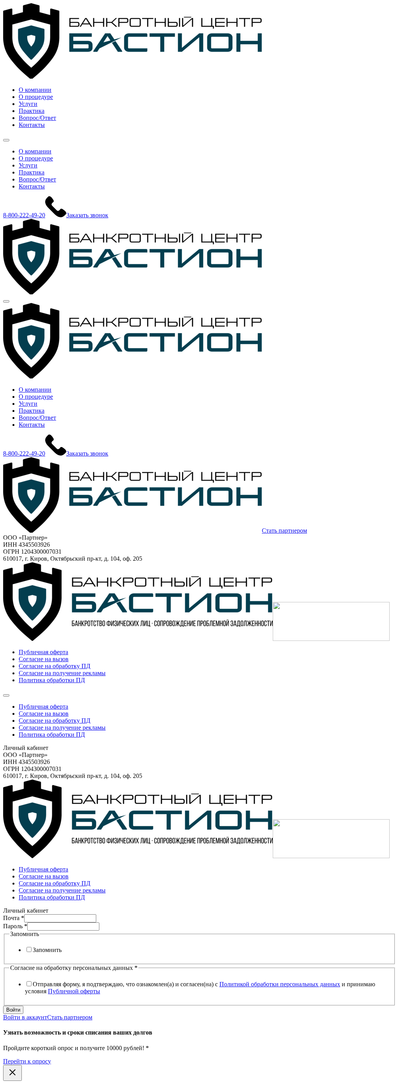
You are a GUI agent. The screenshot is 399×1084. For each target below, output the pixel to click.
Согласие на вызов (44, 659)
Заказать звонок (87, 215)
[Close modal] (12, 1073)
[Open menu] (6, 301)
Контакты (32, 124)
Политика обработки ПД (52, 680)
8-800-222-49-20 (24, 215)
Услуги (28, 103)
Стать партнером (284, 530)
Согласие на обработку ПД (54, 666)
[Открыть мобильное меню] (6, 140)
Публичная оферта (43, 652)
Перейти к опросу (27, 1061)
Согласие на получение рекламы (62, 673)
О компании (35, 89)
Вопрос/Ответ (37, 117)
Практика (31, 110)
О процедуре (36, 96)
